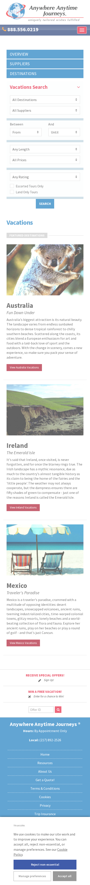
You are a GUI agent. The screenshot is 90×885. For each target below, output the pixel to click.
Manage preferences (32, 876)
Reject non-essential (45, 864)
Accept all (64, 876)
